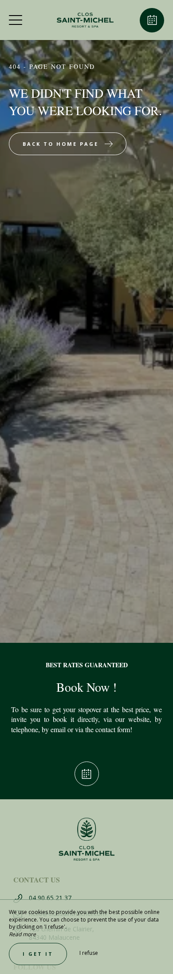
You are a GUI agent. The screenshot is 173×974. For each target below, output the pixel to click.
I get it (38, 953)
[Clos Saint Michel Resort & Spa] (85, 20)
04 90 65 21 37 (50, 898)
